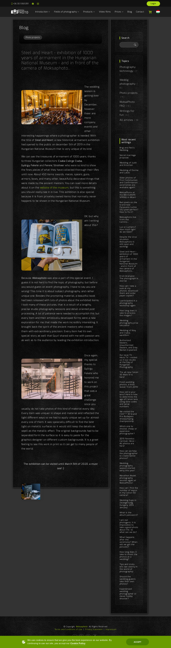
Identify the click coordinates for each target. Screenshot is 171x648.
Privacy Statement (94, 629)
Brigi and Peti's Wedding (127, 148)
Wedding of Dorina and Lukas (129, 171)
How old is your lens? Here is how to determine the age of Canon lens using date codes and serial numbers (129, 399)
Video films (105, 11)
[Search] (135, 44)
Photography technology (128, 70)
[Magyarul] (157, 11)
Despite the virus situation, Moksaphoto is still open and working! (128, 242)
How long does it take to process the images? (128, 313)
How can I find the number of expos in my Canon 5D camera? (129, 492)
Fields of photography (65, 11)
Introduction (41, 11)
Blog (129, 11)
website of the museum (54, 187)
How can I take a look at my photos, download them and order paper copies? (129, 291)
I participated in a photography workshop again (128, 303)
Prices (118, 11)
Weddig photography (129, 83)
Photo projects (33, 37)
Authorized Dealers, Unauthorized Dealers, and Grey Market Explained (129, 345)
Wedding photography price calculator (129, 323)
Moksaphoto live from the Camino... (128, 219)
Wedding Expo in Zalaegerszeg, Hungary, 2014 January (128, 504)
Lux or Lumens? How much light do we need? (128, 229)
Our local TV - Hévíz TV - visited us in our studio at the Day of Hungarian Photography (128, 361)
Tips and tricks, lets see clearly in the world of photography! (128, 568)
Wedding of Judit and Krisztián (128, 163)
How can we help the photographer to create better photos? (129, 455)
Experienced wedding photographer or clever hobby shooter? (128, 594)
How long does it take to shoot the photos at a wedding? (128, 556)
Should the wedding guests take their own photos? (128, 580)
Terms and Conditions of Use (68, 629)
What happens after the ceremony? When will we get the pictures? (128, 542)
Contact (140, 11)
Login (153, 3)
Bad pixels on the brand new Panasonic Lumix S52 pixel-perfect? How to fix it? (129, 207)
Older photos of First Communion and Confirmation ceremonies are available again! (129, 182)
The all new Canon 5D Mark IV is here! (129, 374)
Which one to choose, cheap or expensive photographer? (128, 430)
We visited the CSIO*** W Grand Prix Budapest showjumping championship (128, 416)
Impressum (111, 629)
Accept (137, 642)
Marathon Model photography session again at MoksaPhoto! (128, 479)
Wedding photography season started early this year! (127, 467)
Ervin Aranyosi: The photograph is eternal (129, 278)
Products (88, 11)
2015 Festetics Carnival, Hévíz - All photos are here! (128, 442)
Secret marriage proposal (128, 156)
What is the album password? (129, 513)
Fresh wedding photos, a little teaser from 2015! (129, 384)
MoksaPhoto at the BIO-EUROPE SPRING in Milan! (128, 195)
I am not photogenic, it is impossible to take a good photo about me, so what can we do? (129, 526)
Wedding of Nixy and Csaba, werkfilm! (128, 333)
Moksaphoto (82, 626)
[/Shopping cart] (150, 12)
